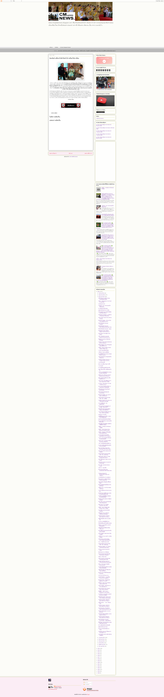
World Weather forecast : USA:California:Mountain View (105, 326)
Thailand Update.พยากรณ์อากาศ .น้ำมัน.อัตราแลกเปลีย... (105, 401)
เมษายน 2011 (101, 293)
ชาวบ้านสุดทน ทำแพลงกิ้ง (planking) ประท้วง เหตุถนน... (104, 435)
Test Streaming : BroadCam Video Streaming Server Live (104, 609)
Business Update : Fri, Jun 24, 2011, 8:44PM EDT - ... (104, 395)
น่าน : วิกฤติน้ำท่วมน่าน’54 (103, 541)
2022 (99, 665)
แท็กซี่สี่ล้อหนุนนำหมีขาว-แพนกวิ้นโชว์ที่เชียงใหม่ (104, 417)
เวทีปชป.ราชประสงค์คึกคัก (103, 352)
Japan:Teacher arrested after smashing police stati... (104, 559)
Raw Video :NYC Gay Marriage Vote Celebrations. (104, 502)
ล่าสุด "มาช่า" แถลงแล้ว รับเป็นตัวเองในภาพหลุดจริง (104, 441)
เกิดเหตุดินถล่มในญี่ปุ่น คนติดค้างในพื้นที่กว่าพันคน (104, 424)
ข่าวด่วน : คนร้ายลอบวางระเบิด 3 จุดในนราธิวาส (104, 384)
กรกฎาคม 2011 (102, 637)
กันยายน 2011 (102, 640)
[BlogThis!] (53, 113)
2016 (99, 655)
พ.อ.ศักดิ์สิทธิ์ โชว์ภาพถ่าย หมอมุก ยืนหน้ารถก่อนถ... (105, 354)
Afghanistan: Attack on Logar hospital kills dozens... (104, 457)
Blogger (88, 694)
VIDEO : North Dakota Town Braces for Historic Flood (104, 430)
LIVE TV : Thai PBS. (102, 467)
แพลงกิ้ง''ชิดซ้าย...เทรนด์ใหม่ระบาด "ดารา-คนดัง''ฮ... (104, 578)
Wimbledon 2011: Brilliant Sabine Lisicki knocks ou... (104, 331)
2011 (99, 291)
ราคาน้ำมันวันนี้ (101, 362)
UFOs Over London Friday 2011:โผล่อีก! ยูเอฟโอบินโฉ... (104, 539)
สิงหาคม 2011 (102, 639)
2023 (99, 667)
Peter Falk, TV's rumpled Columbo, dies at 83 (103, 505)
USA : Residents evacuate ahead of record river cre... (104, 337)
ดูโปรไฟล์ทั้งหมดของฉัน (52, 689)
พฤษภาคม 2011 (102, 294)
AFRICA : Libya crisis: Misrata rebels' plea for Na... (104, 583)
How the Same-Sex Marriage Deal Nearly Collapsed (104, 554)
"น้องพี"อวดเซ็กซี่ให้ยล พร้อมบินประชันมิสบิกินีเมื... (104, 496)
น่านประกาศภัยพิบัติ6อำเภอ (103, 521)
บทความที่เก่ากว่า (88, 153)
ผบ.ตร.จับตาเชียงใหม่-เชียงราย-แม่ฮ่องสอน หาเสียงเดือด (104, 387)
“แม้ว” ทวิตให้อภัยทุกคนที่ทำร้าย (104, 443)
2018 (99, 658)
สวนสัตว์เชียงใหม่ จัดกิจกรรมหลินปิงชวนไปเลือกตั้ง (105, 567)
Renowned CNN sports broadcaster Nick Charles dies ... (105, 470)
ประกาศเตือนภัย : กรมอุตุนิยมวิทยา (102, 404)
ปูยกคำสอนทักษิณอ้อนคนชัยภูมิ (104, 419)
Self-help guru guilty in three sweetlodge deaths (104, 299)
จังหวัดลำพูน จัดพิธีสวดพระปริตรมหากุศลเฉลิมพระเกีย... (104, 494)
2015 (99, 653)
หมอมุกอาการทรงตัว (102, 414)
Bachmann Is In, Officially (103, 552)
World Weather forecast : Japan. (105, 328)
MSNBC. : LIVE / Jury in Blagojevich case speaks (103, 592)
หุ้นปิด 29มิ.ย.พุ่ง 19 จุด (102, 626)
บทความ (86, 682)
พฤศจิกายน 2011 (102, 644)
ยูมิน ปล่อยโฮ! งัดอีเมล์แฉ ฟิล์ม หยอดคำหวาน (104, 378)
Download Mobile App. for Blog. (92, 690)
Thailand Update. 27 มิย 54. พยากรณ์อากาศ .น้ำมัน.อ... (104, 516)
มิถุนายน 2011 (102, 296)
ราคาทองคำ (100, 365)
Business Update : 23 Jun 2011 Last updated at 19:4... (104, 321)
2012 (99, 648)
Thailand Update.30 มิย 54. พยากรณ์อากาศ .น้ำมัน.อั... (104, 617)
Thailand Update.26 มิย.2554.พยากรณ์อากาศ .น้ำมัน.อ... (103, 474)
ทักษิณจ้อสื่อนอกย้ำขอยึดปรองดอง (105, 523)
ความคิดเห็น (86, 684)
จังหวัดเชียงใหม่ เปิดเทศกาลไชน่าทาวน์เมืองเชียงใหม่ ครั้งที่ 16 (108, 215)
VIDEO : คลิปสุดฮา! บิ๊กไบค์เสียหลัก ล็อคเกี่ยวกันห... (104, 433)
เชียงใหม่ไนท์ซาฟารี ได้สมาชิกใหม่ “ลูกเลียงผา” (104, 570)
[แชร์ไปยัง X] (54, 113)
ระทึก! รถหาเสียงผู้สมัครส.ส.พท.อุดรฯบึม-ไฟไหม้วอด (104, 373)
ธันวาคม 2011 (102, 646)
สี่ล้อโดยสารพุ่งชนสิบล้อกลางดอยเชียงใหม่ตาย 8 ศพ (105, 623)
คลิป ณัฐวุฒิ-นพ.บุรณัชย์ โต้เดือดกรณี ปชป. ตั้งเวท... (104, 312)
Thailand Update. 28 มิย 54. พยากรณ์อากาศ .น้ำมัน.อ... (104, 600)
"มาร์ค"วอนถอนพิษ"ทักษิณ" (103, 350)
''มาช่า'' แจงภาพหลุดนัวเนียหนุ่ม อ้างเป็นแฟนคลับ (104, 438)
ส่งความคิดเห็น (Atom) (73, 156)
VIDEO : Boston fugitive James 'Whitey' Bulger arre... (104, 348)
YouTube (56, 47)
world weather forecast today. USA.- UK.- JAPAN (104, 398)
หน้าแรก (51, 47)
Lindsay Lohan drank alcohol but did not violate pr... (105, 342)
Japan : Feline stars (102, 556)
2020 (99, 662)
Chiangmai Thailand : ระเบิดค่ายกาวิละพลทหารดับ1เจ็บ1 (104, 315)
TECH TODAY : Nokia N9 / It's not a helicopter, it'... (104, 586)
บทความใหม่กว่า (53, 153)
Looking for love (101, 303)
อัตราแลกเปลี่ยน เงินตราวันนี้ (104, 364)
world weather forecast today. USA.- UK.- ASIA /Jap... (104, 544)
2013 (99, 650)
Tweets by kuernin (100, 118)
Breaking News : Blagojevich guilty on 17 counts (104, 580)
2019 (99, 660)
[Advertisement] (82, 37)
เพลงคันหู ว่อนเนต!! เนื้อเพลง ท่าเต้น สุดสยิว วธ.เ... (104, 632)
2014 (99, 651)
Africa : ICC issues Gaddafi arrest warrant (103, 565)
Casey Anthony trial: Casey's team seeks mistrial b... (104, 589)
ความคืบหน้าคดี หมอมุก (103, 308)
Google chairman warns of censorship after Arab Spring (104, 562)
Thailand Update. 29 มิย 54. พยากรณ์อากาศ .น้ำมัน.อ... (104, 606)
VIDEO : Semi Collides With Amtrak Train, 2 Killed (104, 508)
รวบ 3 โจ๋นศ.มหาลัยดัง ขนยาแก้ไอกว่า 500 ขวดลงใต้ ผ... (104, 412)
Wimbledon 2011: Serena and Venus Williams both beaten (104, 597)
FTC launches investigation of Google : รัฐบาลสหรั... (104, 407)
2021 (99, 664)
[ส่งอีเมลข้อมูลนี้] (51, 113)
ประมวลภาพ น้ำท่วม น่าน (103, 575)
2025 (99, 671)
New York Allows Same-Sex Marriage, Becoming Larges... (104, 448)
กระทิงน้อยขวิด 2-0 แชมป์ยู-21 (104, 477)
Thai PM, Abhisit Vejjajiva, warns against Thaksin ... (104, 614)
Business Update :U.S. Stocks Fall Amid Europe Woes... (104, 547)
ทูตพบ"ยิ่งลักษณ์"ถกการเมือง (103, 310)
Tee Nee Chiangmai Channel (65, 47)
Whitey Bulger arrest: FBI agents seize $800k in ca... (105, 345)
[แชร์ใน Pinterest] (56, 113)
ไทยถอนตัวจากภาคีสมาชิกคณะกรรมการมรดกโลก (104, 480)
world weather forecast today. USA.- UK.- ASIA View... (104, 454)
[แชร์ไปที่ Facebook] (55, 113)
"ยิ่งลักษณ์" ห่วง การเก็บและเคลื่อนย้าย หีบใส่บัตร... (103, 513)
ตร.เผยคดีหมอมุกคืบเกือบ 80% (104, 367)
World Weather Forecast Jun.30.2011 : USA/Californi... (104, 620)
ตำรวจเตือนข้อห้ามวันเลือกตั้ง (104, 625)
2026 (99, 672)
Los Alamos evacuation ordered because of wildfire (104, 595)
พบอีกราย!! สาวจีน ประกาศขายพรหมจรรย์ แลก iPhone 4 (104, 375)
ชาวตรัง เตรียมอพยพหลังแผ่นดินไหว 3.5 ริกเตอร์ (104, 446)
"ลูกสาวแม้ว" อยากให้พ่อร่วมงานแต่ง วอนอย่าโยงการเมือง (104, 381)
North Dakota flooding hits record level (103, 392)
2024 (99, 669)
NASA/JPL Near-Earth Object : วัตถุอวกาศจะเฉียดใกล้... (104, 409)
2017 (99, 657)
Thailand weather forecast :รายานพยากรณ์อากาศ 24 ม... (104, 360)
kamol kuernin (58, 686)
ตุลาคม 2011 (101, 642)
